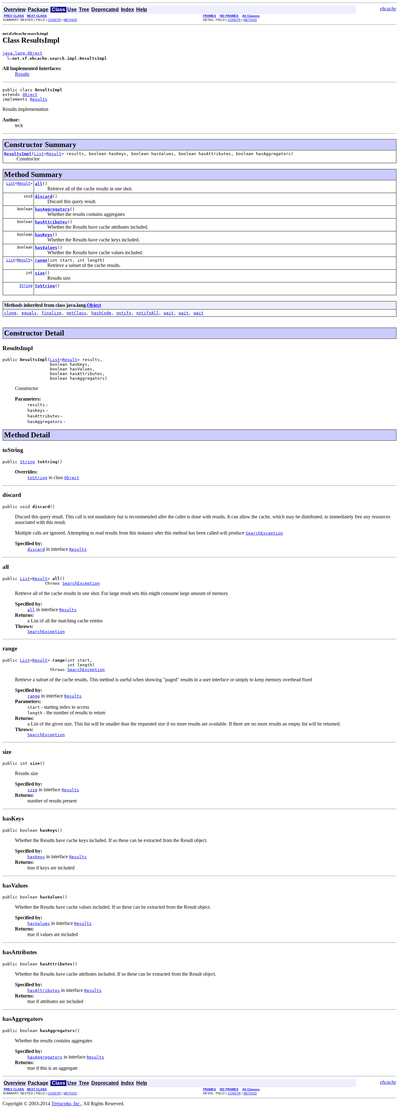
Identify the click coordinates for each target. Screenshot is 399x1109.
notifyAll (147, 313)
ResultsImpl (17, 153)
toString (45, 285)
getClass (76, 313)
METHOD (70, 19)
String (25, 285)
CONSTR (54, 19)
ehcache (388, 8)
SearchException (81, 583)
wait (169, 313)
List (39, 153)
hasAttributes (51, 222)
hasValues (46, 247)
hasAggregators (52, 209)
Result (53, 153)
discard (43, 196)
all (38, 183)
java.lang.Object (22, 53)
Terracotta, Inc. (66, 1103)
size (40, 273)
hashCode (101, 313)
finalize (51, 313)
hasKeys (43, 234)
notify (123, 313)
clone (10, 313)
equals (29, 313)
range (41, 260)
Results (22, 74)
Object (29, 94)
